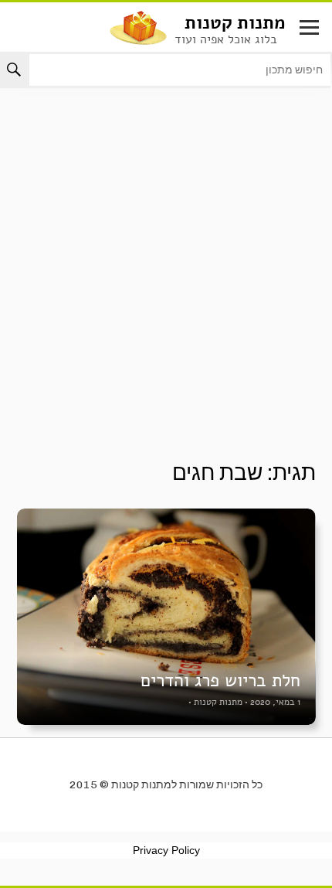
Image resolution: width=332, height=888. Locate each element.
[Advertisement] (166, 287)
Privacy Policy (166, 850)
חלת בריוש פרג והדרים (220, 680)
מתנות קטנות (235, 23)
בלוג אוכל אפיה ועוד (225, 39)
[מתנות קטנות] (138, 26)
